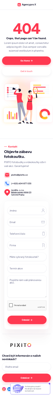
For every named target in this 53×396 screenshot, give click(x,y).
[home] (26, 5)
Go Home (26, 60)
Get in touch (26, 71)
